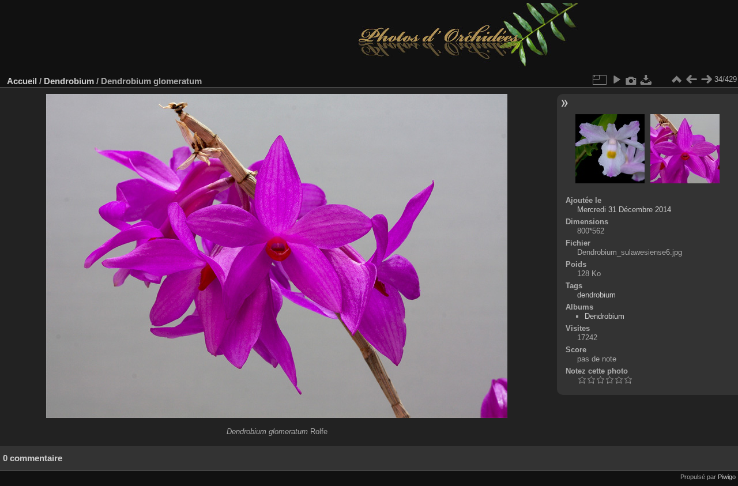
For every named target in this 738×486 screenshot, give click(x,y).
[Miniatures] (676, 79)
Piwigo (727, 476)
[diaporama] (616, 79)
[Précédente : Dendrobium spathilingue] (691, 79)
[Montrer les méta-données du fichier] (631, 79)
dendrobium (596, 295)
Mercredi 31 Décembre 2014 (624, 209)
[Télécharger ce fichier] (646, 79)
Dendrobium (69, 81)
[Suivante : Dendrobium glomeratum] (706, 79)
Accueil (22, 81)
